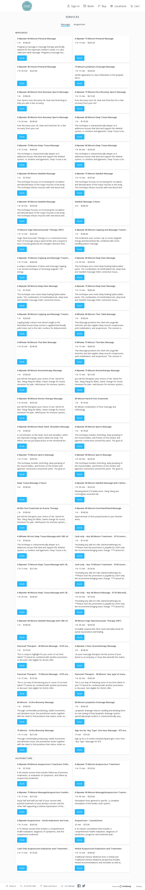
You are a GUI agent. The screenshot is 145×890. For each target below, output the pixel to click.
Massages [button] (65, 24)
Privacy (139, 886)
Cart (137, 6)
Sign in (75, 6)
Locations (120, 6)
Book (91, 6)
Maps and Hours (50, 886)
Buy (104, 6)
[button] (43, 49)
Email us (12, 886)
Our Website (70, 886)
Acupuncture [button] (79, 24)
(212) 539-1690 (30, 886)
